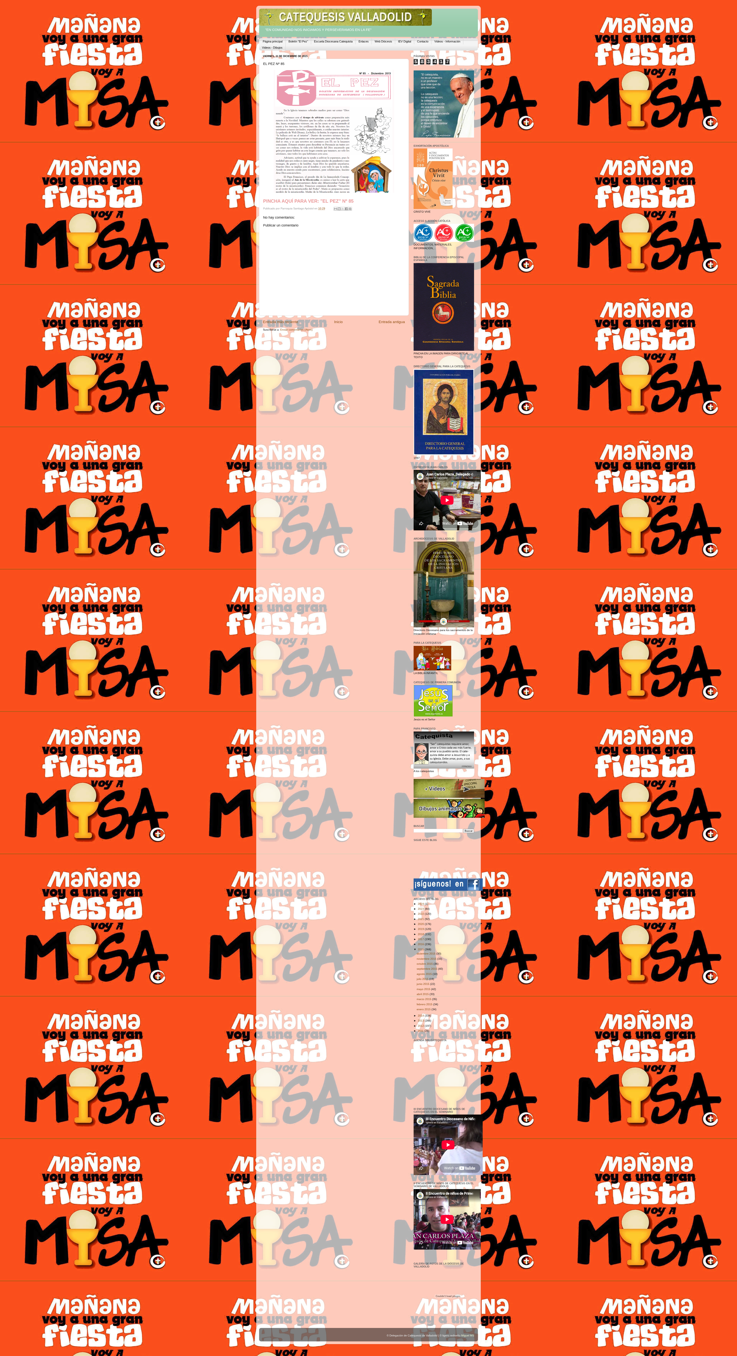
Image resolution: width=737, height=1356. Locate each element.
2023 (421, 908)
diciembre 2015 (426, 953)
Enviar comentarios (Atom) (296, 329)
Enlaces (364, 41)
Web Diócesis (383, 41)
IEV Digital (404, 41)
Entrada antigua (392, 322)
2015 (421, 949)
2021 (421, 919)
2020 (421, 924)
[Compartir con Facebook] (346, 209)
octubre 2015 (425, 963)
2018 (421, 934)
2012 (421, 1025)
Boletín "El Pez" (298, 41)
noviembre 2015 (427, 958)
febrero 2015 (425, 1004)
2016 (421, 944)
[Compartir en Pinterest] (350, 209)
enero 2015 (424, 1009)
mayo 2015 (424, 989)
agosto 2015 (425, 974)
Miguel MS (467, 1335)
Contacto (422, 41)
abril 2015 (423, 994)
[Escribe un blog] (339, 209)
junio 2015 (423, 984)
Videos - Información (447, 41)
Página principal (273, 41)
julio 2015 (423, 979)
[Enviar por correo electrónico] (335, 209)
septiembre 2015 (427, 968)
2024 (421, 903)
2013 (421, 1020)
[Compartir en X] (343, 209)
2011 (421, 1030)
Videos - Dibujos (272, 47)
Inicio (338, 322)
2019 (421, 929)
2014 (421, 1015)
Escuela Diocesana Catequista (333, 41)
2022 (421, 913)
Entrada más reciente (280, 322)
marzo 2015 (424, 999)
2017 (421, 939)
